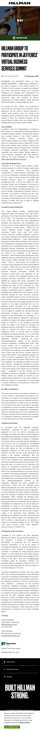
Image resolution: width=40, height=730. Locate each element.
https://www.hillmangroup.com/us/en (13, 159)
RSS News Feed (11, 669)
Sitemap (8, 677)
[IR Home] (20, 3)
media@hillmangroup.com (10, 636)
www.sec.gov (33, 558)
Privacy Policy (24, 722)
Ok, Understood (12, 727)
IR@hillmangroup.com (9, 624)
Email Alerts (9, 662)
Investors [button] (21, 37)
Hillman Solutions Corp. (26, 710)
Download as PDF (33, 76)
